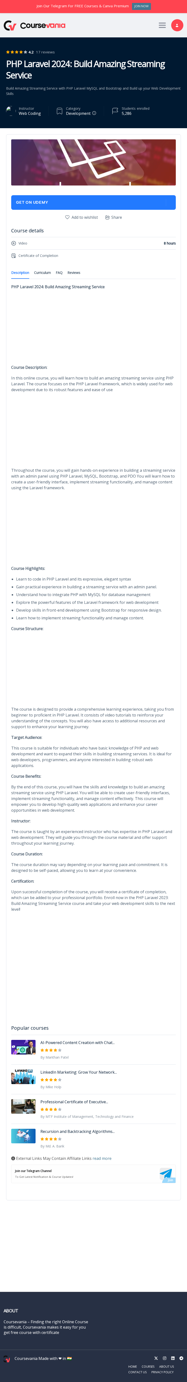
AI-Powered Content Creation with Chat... (77, 1042)
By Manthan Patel (54, 1057)
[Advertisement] (93, 328)
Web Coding (30, 113)
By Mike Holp (50, 1087)
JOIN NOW (141, 6)
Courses (148, 1367)
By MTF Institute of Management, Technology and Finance (87, 1116)
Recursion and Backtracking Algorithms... (77, 1131)
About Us (166, 1367)
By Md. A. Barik (52, 1146)
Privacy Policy (162, 1372)
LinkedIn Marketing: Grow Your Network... (78, 1072)
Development (78, 113)
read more (102, 1158)
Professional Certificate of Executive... (74, 1101)
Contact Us (137, 1372)
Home (132, 1367)
